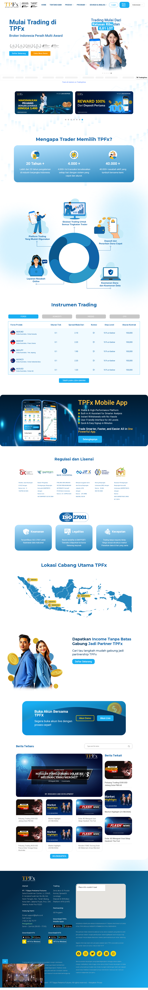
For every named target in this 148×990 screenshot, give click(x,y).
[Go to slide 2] (68, 119)
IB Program (58, 913)
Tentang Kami (56, 5)
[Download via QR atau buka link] (57, 926)
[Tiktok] (99, 953)
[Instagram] (85, 953)
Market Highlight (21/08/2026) (118, 812)
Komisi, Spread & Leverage (60, 894)
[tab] (23, 316)
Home (43, 5)
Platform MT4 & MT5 (61, 902)
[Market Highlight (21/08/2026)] (118, 799)
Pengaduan (27, 924)
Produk (68, 5)
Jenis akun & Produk (61, 891)
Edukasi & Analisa (97, 5)
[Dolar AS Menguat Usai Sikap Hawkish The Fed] (118, 826)
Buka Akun (124, 5)
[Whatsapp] (113, 953)
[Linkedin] (106, 953)
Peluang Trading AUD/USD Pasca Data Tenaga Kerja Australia (28, 848)
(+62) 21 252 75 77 (29, 921)
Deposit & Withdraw (61, 899)
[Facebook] (78, 953)
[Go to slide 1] (102, 73)
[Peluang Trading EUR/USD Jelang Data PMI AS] (118, 770)
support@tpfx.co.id (35, 915)
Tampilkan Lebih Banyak (74, 380)
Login (113, 5)
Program (81, 5)
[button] (85, 42)
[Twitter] (92, 953)
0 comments (66, 781)
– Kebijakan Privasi (94, 983)
